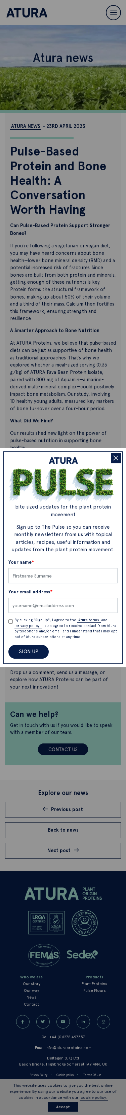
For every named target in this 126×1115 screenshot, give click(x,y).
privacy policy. (28, 626)
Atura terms (89, 620)
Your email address (30, 592)
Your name (21, 562)
